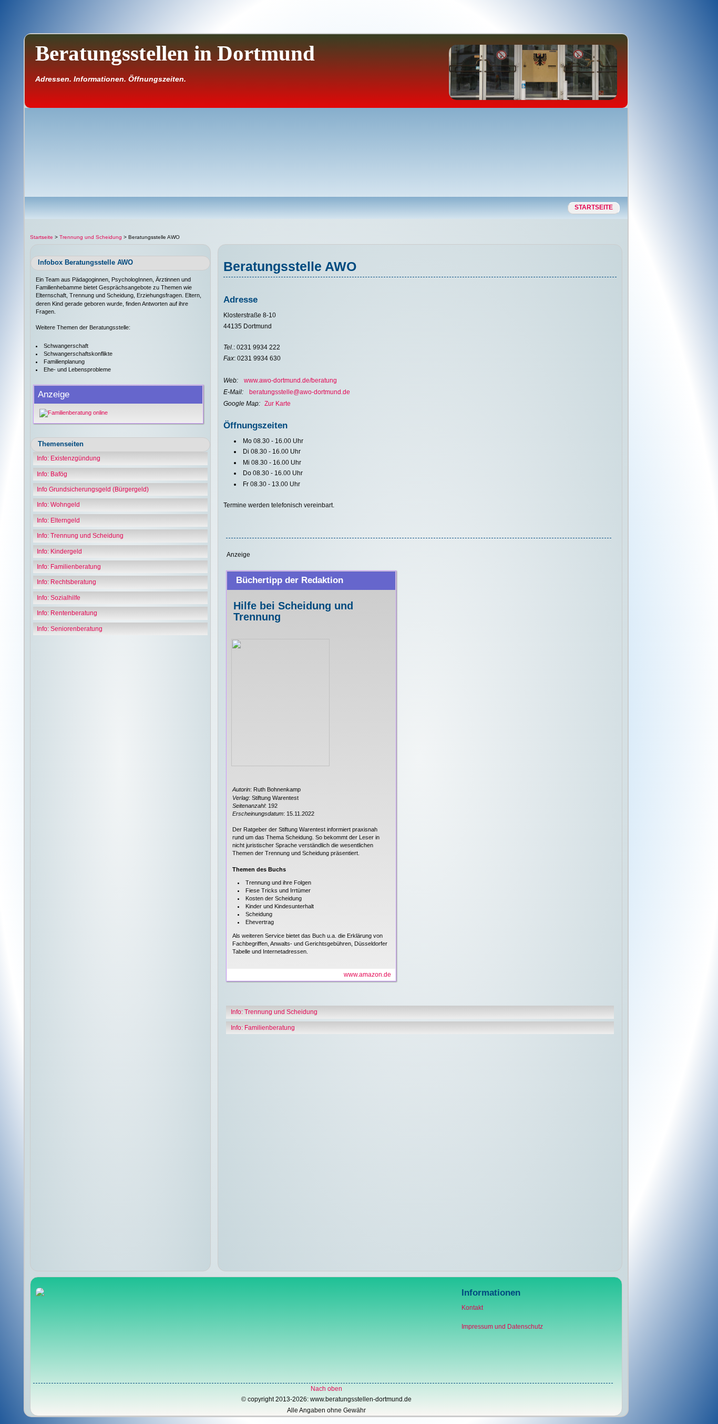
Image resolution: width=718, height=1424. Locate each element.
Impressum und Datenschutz (502, 1326)
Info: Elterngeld (58, 520)
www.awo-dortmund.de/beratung (290, 380)
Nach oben (326, 1388)
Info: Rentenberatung (67, 613)
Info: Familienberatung (69, 566)
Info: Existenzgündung (68, 458)
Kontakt (472, 1307)
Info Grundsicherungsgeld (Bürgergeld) (93, 489)
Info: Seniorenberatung (69, 629)
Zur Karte (277, 403)
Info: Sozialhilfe (58, 597)
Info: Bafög (52, 474)
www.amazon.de (367, 974)
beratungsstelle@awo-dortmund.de (299, 392)
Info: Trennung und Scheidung (80, 535)
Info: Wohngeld (58, 504)
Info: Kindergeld (59, 551)
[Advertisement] (672, 197)
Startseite (594, 207)
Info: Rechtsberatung (66, 582)
